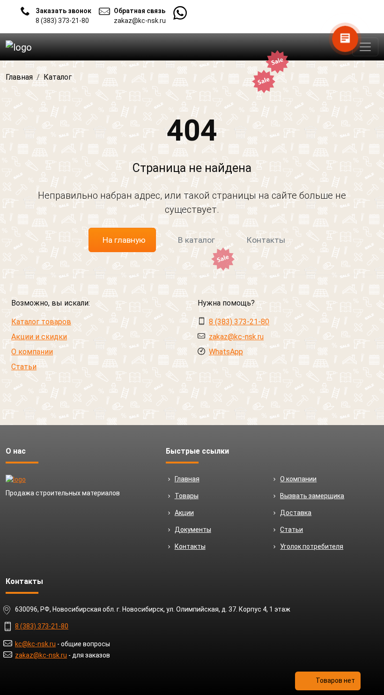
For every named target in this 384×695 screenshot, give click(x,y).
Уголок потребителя (311, 546)
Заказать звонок (63, 11)
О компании (32, 351)
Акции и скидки (39, 336)
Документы (193, 529)
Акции (184, 512)
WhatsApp (226, 351)
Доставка (295, 512)
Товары (187, 496)
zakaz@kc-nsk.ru (140, 20)
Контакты (266, 240)
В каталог (196, 240)
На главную (124, 240)
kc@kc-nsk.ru (35, 644)
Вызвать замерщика (312, 496)
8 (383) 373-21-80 (62, 20)
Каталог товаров (41, 321)
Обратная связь (139, 11)
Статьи (24, 366)
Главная (187, 479)
